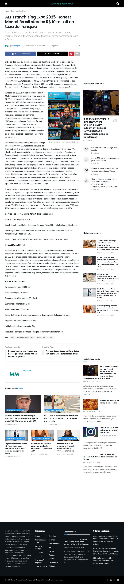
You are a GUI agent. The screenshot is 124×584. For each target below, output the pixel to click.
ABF (12, 337)
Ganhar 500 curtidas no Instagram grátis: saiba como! (105, 159)
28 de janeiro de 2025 (108, 436)
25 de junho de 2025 (31, 45)
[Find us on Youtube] (118, 580)
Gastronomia (54, 543)
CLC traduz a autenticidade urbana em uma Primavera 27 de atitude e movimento (61, 418)
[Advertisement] (101, 26)
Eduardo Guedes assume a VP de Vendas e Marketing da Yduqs (104, 169)
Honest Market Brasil (45, 337)
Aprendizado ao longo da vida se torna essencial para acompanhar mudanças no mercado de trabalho (108, 245)
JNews (12, 580)
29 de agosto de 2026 (13, 424)
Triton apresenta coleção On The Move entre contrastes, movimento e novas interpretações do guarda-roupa (104, 183)
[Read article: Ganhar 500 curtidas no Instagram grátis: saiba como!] (90, 432)
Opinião (52, 555)
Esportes (52, 536)
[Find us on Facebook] (107, 580)
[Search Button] (117, 3)
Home (7, 11)
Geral (51, 547)
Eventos (52, 540)
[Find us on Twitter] (111, 580)
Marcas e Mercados (56, 580)
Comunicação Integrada (40, 541)
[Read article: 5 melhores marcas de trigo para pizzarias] (90, 404)
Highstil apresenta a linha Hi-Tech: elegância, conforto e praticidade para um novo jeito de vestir (16, 448)
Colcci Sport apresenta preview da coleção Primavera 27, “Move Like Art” (41, 447)
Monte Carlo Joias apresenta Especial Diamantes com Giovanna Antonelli (65, 447)
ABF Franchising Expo (25, 337)
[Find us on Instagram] (114, 580)
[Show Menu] (6, 3)
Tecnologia (53, 562)
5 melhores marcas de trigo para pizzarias (104, 148)
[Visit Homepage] (62, 3)
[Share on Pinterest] (71, 54)
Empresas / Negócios (18, 11)
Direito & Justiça (38, 547)
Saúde (51, 558)
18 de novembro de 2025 (93, 412)
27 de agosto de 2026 (52, 424)
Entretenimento (41, 566)
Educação (39, 556)
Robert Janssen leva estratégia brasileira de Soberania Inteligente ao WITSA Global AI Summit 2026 (21, 418)
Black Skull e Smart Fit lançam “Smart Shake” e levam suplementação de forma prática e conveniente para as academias (96, 128)
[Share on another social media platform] (77, 54)
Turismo (52, 566)
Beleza (37, 536)
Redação (16, 45)
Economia (39, 552)
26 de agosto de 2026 (92, 462)
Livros (51, 551)
